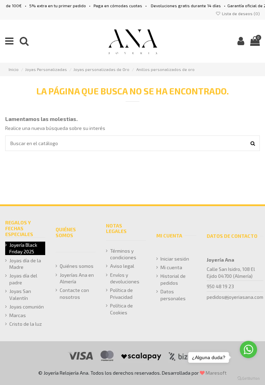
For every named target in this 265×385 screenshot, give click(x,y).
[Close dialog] (258, 143)
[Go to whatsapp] (248, 349)
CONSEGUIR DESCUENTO (199, 241)
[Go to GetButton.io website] (248, 378)
